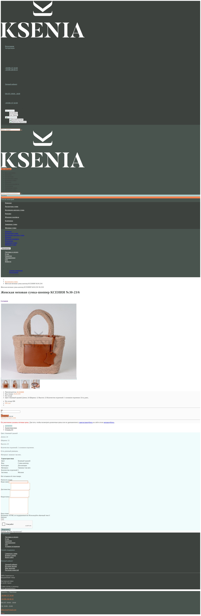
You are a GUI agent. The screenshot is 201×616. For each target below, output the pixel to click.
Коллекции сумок (11, 178)
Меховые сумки (10, 190)
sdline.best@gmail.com (8, 610)
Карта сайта (9, 557)
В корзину (5, 416)
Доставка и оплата (11, 252)
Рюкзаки (8, 182)
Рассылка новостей (12, 570)
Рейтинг (4, 517)
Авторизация (9, 48)
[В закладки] (10, 416)
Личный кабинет (11, 564)
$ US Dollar (13, 113)
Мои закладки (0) (15, 86)
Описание (8, 426)
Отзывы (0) (9, 430)
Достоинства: (5, 489)
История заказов (11, 566)
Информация (6, 248)
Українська (22, 122)
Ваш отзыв (5, 513)
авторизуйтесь (109, 422)
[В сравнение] (12, 416)
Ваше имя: (4, 482)
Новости (8, 261)
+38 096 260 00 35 (11, 70)
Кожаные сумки (10, 180)
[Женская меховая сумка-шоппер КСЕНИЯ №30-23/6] (39, 378)
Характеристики (11, 428)
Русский (20, 119)
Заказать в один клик (8, 418)
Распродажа (9, 176)
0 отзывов (4, 301)
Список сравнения (16, 88)
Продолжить (6, 529)
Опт (6, 260)
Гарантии (8, 256)
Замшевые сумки (11, 188)
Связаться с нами (11, 553)
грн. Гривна (13, 115)
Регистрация (9, 46)
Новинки (8, 175)
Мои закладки (10, 568)
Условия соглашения (12, 546)
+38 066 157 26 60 (11, 68)
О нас (7, 254)
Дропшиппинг (10, 258)
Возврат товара (10, 555)
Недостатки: (5, 497)
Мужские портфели (12, 184)
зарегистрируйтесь (86, 422)
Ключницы (9, 186)
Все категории (10, 173)
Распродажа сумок (11, 206)
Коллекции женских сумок (14, 210)
